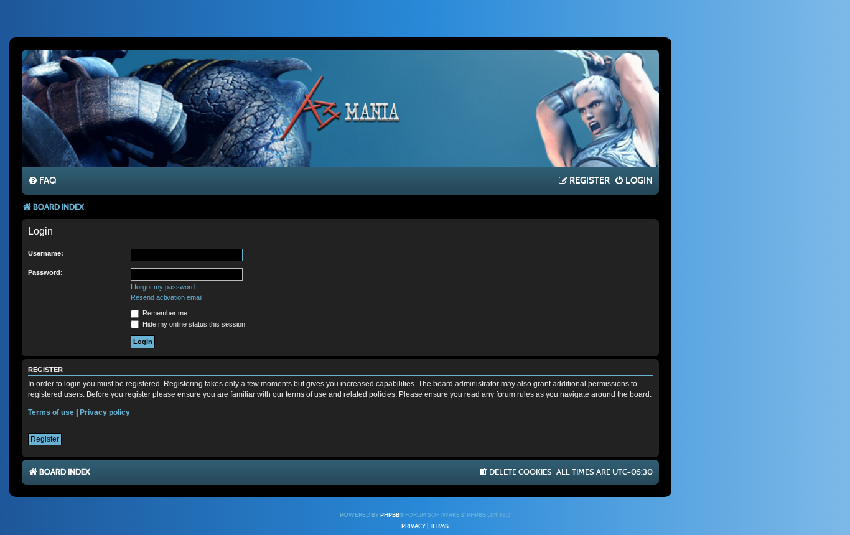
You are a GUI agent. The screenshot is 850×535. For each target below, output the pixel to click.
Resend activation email (166, 297)
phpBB (389, 515)
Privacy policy (105, 412)
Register (44, 439)
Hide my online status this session (193, 324)
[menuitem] (42, 181)
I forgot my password (163, 287)
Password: (45, 272)
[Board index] (340, 107)
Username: (45, 253)
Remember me (164, 313)
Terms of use (51, 412)
